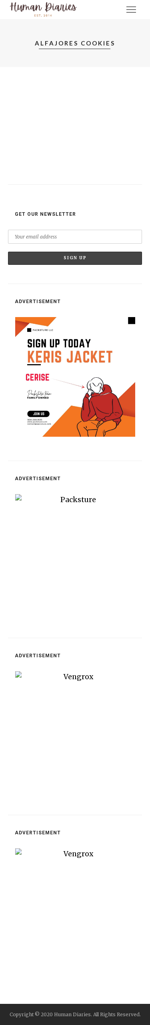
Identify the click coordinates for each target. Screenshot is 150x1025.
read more (27, 167)
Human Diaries (40, 113)
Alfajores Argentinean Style (56, 100)
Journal (26, 89)
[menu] (131, 9)
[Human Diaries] (43, 9)
